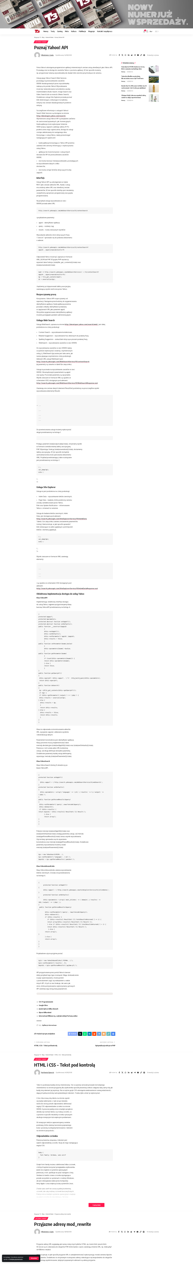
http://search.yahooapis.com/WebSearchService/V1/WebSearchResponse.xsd (67, 383)
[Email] (138, 55)
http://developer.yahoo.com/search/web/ (81, 324)
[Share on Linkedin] (128, 55)
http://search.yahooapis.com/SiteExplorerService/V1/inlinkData (61, 519)
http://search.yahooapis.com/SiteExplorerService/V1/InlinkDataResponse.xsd (67, 588)
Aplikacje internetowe (49, 1025)
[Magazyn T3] (37, 31)
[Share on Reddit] (131, 55)
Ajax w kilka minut (45, 1012)
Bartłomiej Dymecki (47, 1072)
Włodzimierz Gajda (47, 55)
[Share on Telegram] (134, 55)
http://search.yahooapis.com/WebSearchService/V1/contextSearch (62, 362)
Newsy (123, 72)
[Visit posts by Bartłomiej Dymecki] (37, 1073)
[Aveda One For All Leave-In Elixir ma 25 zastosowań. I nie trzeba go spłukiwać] (154, 88)
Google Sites (43, 1005)
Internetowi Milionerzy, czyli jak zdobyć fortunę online (58, 1016)
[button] (34, 1258)
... (39, 405)
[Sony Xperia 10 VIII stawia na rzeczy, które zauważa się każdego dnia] (154, 69)
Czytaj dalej (96, 1205)
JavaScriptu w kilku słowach (48, 1009)
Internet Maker (41, 42)
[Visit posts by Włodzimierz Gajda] (37, 55)
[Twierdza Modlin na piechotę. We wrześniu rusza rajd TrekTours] (154, 79)
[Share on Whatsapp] (125, 55)
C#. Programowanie (46, 1002)
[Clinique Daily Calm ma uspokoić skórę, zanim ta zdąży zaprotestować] (154, 98)
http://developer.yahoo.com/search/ (51, 116)
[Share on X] (122, 55)
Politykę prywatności (16, 1259)
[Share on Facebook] (119, 55)
